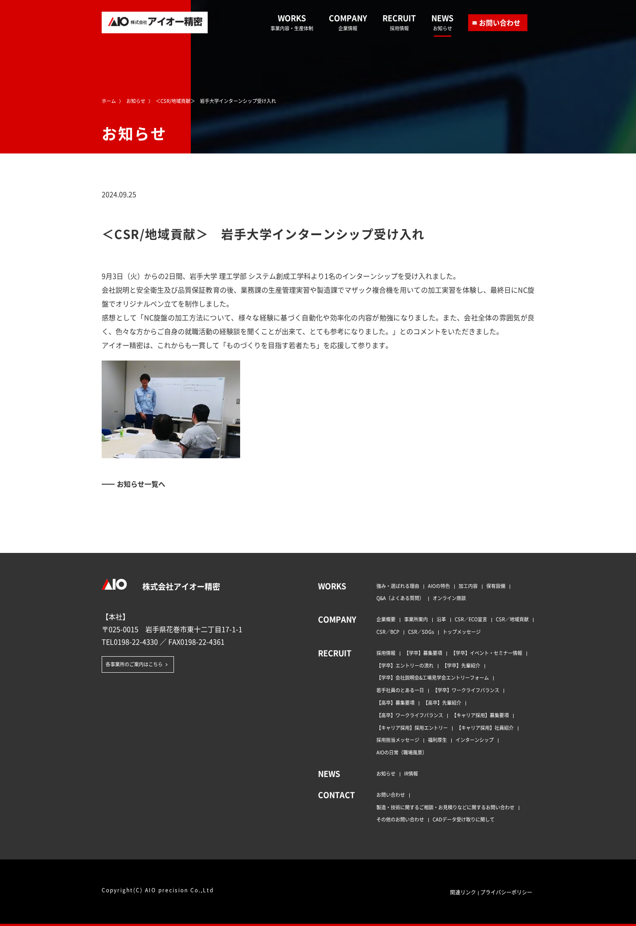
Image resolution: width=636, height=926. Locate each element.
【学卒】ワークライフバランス (466, 690)
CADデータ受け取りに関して (464, 819)
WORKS (291, 22)
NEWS (442, 22)
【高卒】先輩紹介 (442, 702)
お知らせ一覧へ (141, 484)
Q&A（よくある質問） (400, 597)
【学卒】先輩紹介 (461, 665)
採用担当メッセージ (397, 739)
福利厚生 (437, 739)
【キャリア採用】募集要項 (480, 715)
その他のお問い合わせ (400, 819)
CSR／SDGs (421, 631)
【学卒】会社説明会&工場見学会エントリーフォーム (432, 677)
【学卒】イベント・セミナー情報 (486, 652)
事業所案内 (416, 619)
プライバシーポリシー (506, 892)
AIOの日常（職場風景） (401, 752)
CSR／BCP (387, 631)
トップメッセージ (462, 631)
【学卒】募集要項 (423, 652)
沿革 (441, 619)
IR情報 (411, 773)
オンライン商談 (449, 597)
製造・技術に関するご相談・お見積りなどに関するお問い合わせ (445, 807)
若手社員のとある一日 (400, 690)
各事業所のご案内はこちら (134, 664)
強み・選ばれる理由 (397, 585)
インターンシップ (475, 739)
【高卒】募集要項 (395, 702)
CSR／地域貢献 (512, 619)
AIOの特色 (439, 585)
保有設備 (495, 585)
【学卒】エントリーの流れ (405, 665)
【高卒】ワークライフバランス (409, 715)
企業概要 (385, 619)
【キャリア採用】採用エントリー (412, 727)
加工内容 (468, 585)
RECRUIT (399, 22)
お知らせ (385, 773)
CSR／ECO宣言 (471, 619)
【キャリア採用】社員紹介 (485, 727)
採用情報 (385, 652)
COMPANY (348, 22)
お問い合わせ (499, 22)
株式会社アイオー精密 (180, 586)
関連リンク (463, 892)
